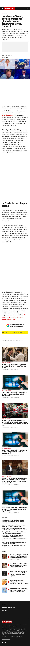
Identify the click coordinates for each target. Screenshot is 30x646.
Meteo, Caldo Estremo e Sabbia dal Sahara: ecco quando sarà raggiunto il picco (13, 532)
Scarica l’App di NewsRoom (8, 607)
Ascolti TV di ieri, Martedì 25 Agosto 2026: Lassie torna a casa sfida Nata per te (13, 525)
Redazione (4, 610)
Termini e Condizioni (6, 639)
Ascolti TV (4, 362)
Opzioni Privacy (19, 636)
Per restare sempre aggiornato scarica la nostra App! (14, 317)
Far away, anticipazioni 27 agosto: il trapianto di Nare (14, 539)
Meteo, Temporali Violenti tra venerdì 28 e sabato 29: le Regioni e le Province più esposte (14, 529)
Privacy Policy (5, 636)
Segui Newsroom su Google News (15, 332)
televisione (9, 362)
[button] (2, 9)
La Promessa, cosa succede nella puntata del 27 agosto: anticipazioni (14, 543)
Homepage (4, 604)
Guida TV (4, 390)
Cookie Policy (12, 636)
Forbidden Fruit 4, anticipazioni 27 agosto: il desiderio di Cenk (13, 546)
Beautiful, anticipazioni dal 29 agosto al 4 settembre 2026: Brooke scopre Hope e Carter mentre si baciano (13, 522)
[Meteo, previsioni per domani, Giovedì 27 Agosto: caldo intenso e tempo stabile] (4, 590)
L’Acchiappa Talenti (8, 115)
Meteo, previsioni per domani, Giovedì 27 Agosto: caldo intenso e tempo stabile (13, 536)
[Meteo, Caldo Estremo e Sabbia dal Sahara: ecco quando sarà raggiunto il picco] (4, 582)
